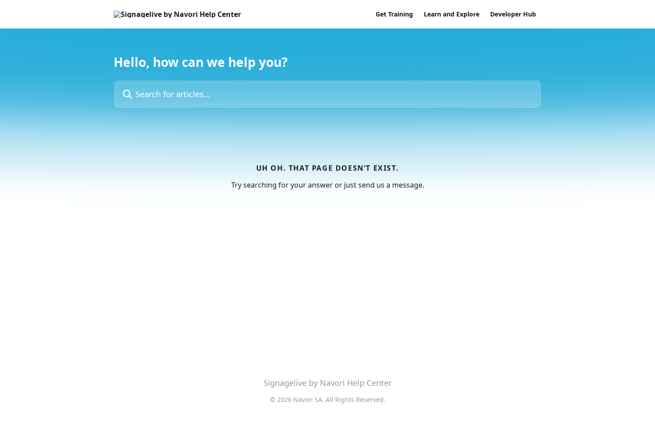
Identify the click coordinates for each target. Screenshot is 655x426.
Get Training (394, 14)
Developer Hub (513, 14)
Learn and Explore (451, 14)
